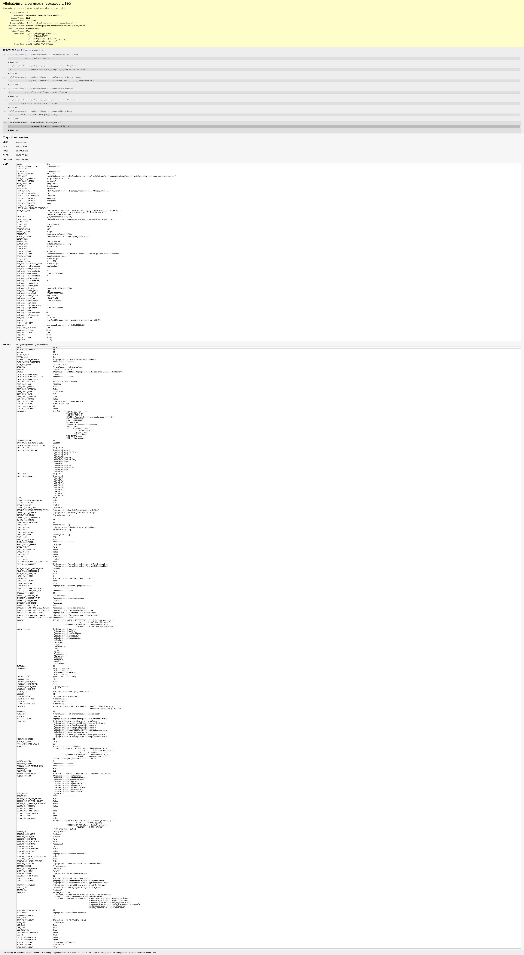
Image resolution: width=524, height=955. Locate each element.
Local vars (13, 62)
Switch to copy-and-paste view (30, 50)
